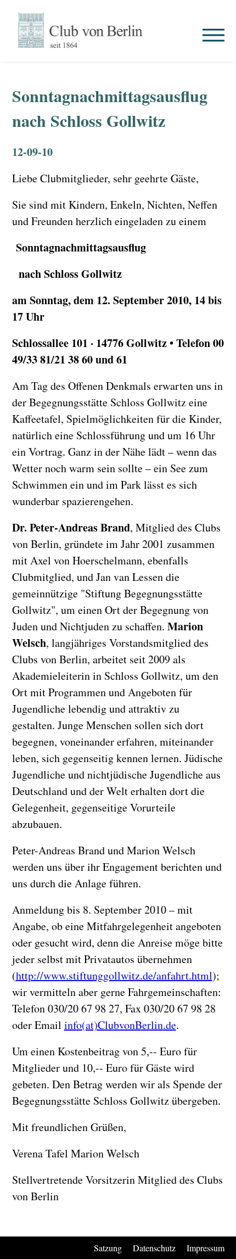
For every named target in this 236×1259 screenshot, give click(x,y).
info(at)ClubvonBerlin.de (120, 1024)
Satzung (108, 1248)
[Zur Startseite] (80, 30)
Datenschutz (154, 1248)
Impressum (205, 1248)
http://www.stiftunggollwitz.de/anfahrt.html (114, 975)
